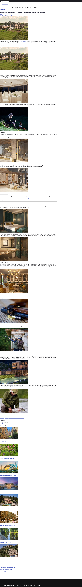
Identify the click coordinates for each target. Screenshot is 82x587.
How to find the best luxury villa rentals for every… (7, 508)
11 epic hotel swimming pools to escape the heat (7, 567)
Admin (1, 14)
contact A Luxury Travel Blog (24, 198)
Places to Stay (2, 9)
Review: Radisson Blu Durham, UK (5, 441)
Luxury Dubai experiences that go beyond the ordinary (8, 475)
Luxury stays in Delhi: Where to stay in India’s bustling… (8, 525)
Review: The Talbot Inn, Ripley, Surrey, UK (6, 569)
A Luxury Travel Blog (22, 196)
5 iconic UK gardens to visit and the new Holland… (7, 458)
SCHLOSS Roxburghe (23, 41)
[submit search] (8, 1)
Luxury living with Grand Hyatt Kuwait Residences (7, 571)
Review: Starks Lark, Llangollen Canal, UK (6, 542)
